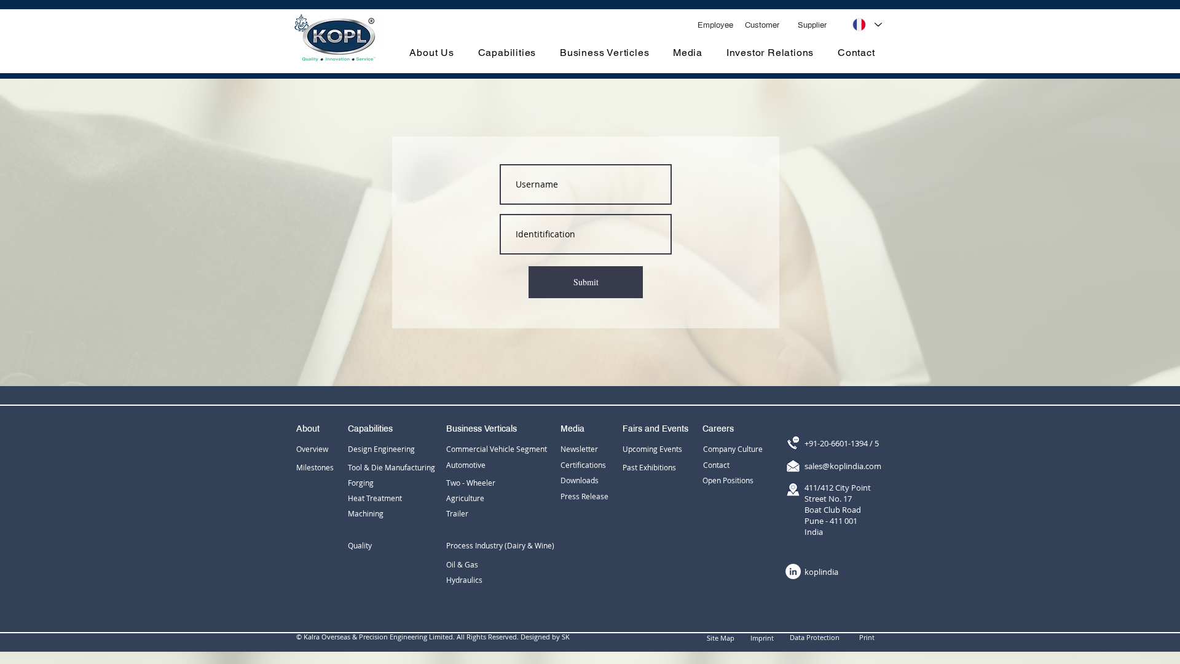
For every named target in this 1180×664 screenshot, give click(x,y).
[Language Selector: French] (867, 24)
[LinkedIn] (793, 571)
